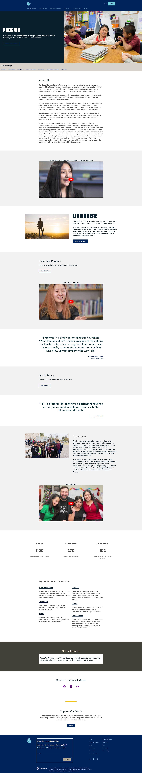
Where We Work (77, 8)
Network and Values (107, 739)
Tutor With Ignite (43, 8)
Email (38, 754)
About (90, 739)
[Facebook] (64, 686)
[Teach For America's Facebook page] (90, 759)
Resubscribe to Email (94, 754)
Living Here (20, 69)
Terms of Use (92, 751)
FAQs (90, 745)
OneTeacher (43, 601)
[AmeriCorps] (43, 769)
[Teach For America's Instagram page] (94, 759)
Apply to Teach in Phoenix (11, 43)
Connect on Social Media (53, 69)
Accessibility (105, 748)
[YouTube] (78, 686)
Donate (86, 8)
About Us (3, 69)
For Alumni (67, 8)
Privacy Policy (105, 751)
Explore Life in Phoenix (80, 241)
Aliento (74, 604)
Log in (105, 3)
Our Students (12, 69)
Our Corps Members (31, 69)
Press (103, 745)
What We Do (105, 742)
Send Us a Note (44, 385)
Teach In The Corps (31, 8)
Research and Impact (94, 742)
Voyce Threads (77, 615)
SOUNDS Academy (46, 587)
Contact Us (92, 748)
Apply (111, 3)
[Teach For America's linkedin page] (97, 759)
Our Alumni (41, 69)
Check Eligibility (45, 270)
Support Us (63, 69)
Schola (41, 613)
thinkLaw (75, 587)
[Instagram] (71, 686)
